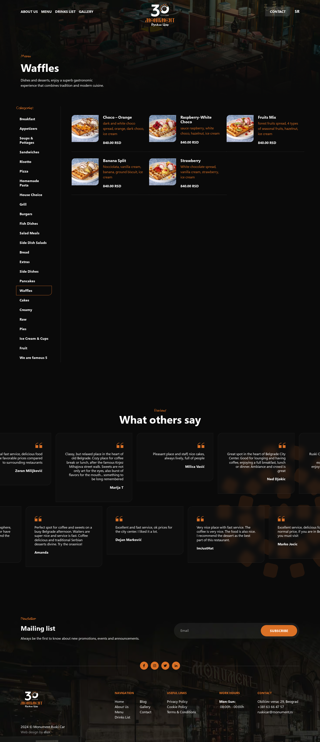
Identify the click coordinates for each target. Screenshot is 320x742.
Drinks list (65, 11)
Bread (24, 252)
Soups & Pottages (27, 140)
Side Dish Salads (33, 242)
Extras (25, 261)
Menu (46, 11)
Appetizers (28, 128)
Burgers (26, 213)
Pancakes (27, 281)
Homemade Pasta (29, 183)
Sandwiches (29, 152)
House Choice (31, 194)
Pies (23, 328)
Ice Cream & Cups (34, 338)
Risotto (25, 161)
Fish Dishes (29, 223)
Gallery (86, 11)
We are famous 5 (33, 357)
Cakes (24, 300)
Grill (23, 204)
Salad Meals (29, 233)
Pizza (24, 171)
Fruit (23, 348)
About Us (29, 11)
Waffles (26, 290)
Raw (23, 319)
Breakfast (27, 119)
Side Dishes (29, 271)
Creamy (26, 309)
